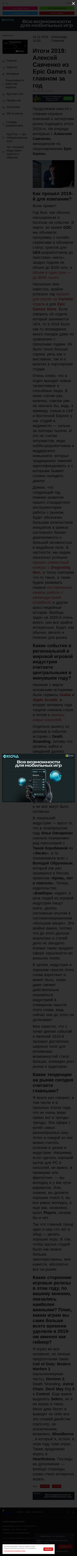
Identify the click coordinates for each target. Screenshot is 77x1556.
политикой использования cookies (14, 1551)
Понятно (48, 1549)
